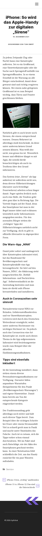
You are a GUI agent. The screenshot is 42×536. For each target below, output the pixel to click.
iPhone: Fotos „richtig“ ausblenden (23, 480)
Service (10, 469)
